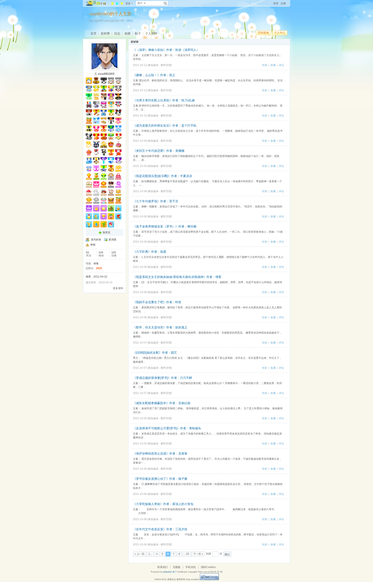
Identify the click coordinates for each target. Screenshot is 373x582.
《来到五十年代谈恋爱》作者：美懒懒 (158, 150)
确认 (227, 554)
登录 (275, 3)
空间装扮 (263, 32)
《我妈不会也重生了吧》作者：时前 (157, 302)
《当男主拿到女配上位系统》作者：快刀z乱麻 (164, 100)
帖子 (138, 33)
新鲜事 (105, 33)
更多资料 (118, 288)
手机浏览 (190, 567)
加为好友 (96, 239)
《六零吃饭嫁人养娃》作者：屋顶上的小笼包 (163, 504)
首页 (93, 33)
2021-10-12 (140, 65)
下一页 (197, 553)
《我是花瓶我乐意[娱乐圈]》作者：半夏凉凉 (162, 176)
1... (150, 553)
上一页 (140, 553)
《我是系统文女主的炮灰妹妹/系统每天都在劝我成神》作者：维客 (177, 277)
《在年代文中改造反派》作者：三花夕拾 (160, 529)
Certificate (182, 572)
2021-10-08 (140, 191)
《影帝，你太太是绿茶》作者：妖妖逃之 (160, 327)
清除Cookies (208, 567)
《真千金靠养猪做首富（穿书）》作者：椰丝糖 (164, 226)
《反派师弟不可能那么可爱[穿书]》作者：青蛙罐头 (167, 428)
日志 (117, 33)
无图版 (176, 567)
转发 (264, 65)
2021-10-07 (140, 342)
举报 (92, 244)
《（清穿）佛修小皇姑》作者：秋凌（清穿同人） (166, 50)
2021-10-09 (140, 140)
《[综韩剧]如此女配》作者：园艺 (155, 352)
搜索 (165, 3)
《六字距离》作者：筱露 (149, 251)
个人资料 (151, 33)
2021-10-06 (140, 418)
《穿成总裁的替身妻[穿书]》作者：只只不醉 (162, 378)
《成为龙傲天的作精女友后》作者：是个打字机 (164, 125)
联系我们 (162, 567)
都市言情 (166, 65)
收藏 (273, 65)
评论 (281, 65)
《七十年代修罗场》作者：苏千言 (155, 201)
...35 (186, 553)
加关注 (106, 232)
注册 (283, 3)
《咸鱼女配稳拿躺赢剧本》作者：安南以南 (161, 403)
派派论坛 (171, 579)
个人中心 (279, 32)
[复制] (129, 20)
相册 (128, 33)
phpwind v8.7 (170, 572)
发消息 (112, 239)
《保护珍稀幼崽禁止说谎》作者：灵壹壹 (160, 453)
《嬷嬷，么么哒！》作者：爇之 (154, 75)
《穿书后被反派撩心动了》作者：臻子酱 (160, 478)
